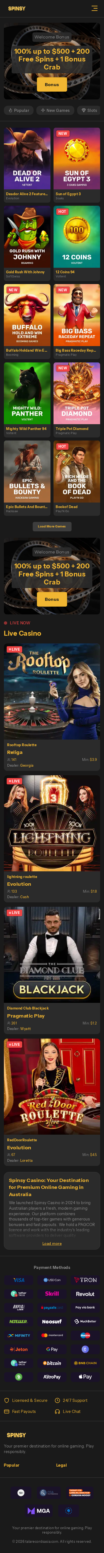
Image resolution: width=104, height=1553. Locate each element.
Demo (29, 164)
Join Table (55, 691)
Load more (52, 1243)
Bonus (52, 84)
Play (29, 153)
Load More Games (52, 526)
